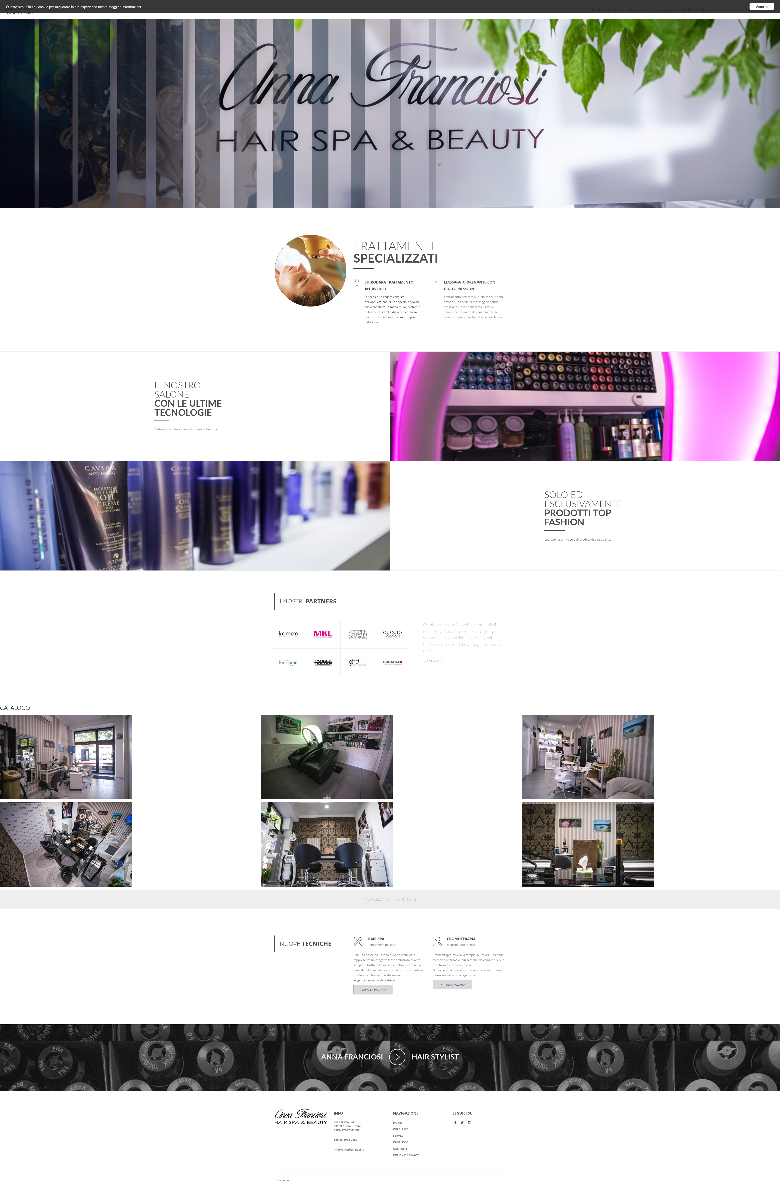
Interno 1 (536, 809)
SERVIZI (398, 1136)
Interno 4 (536, 721)
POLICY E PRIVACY (406, 1155)
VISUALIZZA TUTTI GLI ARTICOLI (390, 899)
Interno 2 (275, 809)
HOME (397, 1123)
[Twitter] (462, 1122)
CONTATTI (400, 1149)
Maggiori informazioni (124, 6)
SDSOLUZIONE (281, 1180)
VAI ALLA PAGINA (373, 990)
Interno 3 (14, 809)
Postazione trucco (21, 721)
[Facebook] (455, 1122)
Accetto (762, 6)
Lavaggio (275, 721)
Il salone (13, 726)
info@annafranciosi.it (349, 1150)
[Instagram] (469, 1122)
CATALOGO (400, 1142)
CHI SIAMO (400, 1129)
